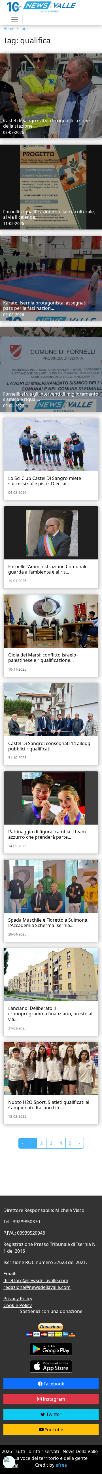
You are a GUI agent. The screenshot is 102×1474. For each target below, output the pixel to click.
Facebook (53, 1384)
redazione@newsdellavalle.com (37, 1287)
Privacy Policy (17, 1298)
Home (8, 28)
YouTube (53, 1429)
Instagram (53, 1399)
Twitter (53, 1414)
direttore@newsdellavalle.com (35, 1280)
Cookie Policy (17, 1305)
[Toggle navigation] (15, 19)
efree (61, 1465)
